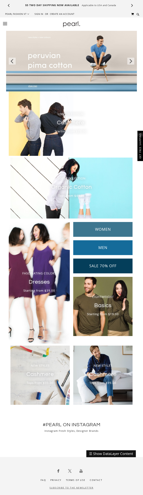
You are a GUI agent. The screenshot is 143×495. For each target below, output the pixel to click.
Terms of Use (75, 480)
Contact (96, 480)
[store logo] (71, 24)
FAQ (43, 480)
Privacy (56, 480)
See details (88, 5)
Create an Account (62, 14)
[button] (17, 13)
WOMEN (103, 229)
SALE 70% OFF (102, 265)
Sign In (39, 14)
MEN (102, 247)
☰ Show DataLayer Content (111, 453)
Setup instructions (109, 5)
